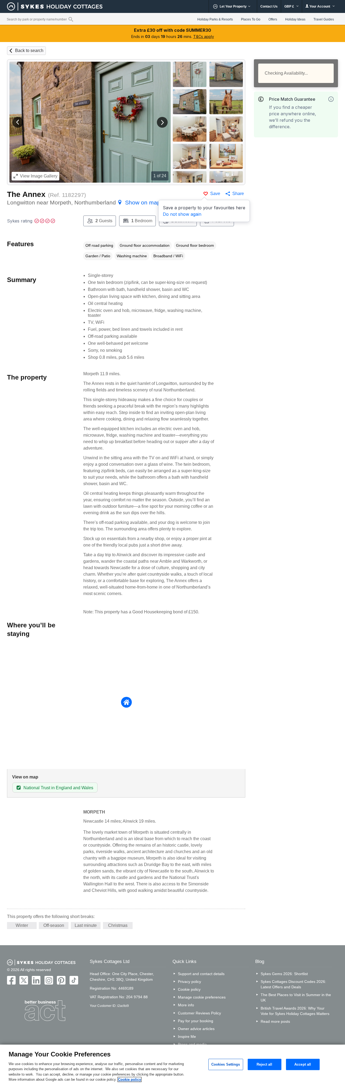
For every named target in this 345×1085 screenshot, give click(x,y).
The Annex (26, 194)
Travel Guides (323, 19)
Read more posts (275, 1021)
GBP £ (289, 6)
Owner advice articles (196, 1029)
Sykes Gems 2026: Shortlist (284, 974)
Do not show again (182, 214)
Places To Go (250, 19)
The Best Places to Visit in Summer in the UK (296, 997)
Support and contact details (201, 974)
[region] (172, 1065)
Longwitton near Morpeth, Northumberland (83, 202)
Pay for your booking (195, 1021)
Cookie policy (189, 989)
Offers (272, 19)
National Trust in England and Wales (58, 787)
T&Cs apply (203, 36)
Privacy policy (189, 981)
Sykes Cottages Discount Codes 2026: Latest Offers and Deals (293, 984)
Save (215, 193)
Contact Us (269, 6)
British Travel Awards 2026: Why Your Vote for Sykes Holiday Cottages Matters (295, 1011)
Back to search (29, 50)
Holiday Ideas (295, 19)
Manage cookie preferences (202, 997)
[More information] (331, 99)
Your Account (320, 6)
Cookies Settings (225, 1064)
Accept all (302, 1064)
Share (238, 193)
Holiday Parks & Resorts (215, 19)
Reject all (264, 1064)
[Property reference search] (70, 19)
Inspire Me (187, 1036)
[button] (17, 122)
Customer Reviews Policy (199, 1013)
